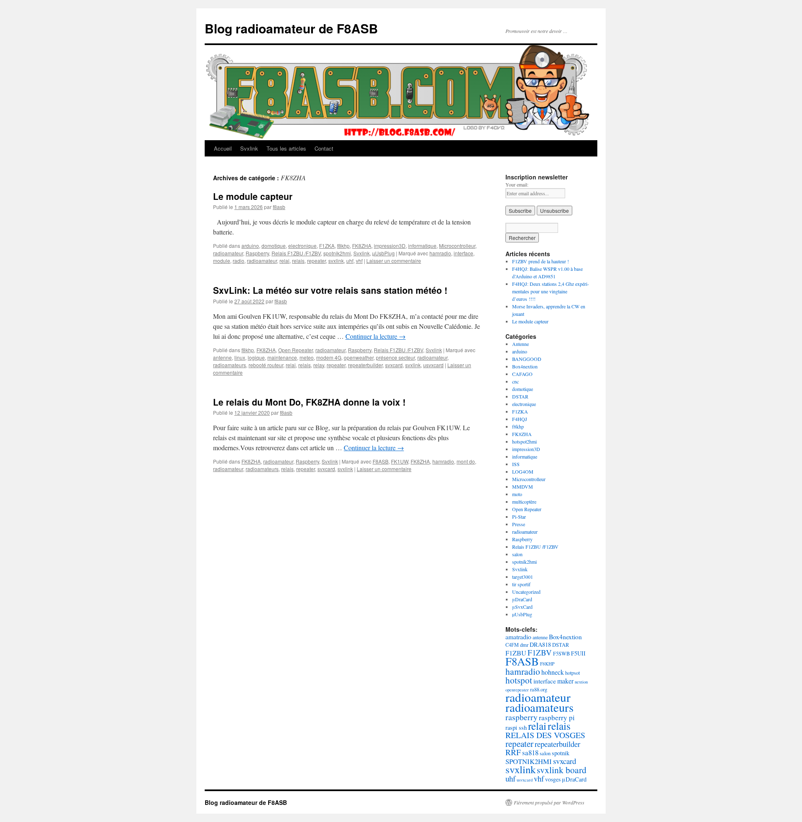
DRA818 (540, 644)
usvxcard (433, 364)
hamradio (440, 253)
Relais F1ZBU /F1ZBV (296, 253)
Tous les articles (286, 148)
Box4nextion (525, 366)
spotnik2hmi (337, 253)
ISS (516, 464)
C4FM (512, 644)
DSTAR (520, 396)
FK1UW (399, 461)
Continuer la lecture (375, 336)
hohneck (552, 672)
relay (318, 364)
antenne (222, 357)
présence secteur (395, 357)
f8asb (279, 206)
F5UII (578, 653)
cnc (515, 381)
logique (256, 357)
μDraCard (522, 599)
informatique (422, 245)
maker (565, 680)
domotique (273, 245)
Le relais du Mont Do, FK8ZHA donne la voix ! (309, 402)
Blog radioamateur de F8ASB (291, 28)
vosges (553, 779)
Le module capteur (252, 196)
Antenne (520, 343)
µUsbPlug (383, 253)
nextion (581, 682)
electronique (302, 245)
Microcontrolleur (457, 245)
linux (239, 357)
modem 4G (328, 357)
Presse (518, 524)
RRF (513, 752)
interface (463, 253)
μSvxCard (522, 606)
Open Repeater (295, 349)
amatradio (518, 636)
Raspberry (257, 253)
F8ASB (380, 461)
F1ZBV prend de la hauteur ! (540, 261)
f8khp (343, 245)
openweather (358, 357)
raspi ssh (516, 727)
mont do (466, 461)
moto (517, 494)
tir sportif (521, 584)
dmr (524, 644)
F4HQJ (519, 419)
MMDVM (522, 486)
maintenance (282, 357)
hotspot (518, 680)
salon (517, 554)
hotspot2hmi (524, 441)
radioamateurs (229, 364)
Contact (324, 148)
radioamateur (228, 253)
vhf (359, 260)
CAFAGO (522, 374)
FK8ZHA (361, 245)
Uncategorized (526, 591)
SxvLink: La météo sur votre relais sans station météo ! (330, 290)
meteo (306, 357)
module (221, 260)
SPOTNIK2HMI (528, 761)
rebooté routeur (266, 364)
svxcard (394, 364)
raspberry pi (557, 717)
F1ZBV (540, 652)
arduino (250, 245)
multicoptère (524, 501)
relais (298, 260)
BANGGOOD (526, 359)
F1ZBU (515, 653)
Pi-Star (519, 516)
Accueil (223, 148)
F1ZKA (327, 245)
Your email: (516, 184)
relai (284, 260)
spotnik (560, 753)
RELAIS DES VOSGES (545, 735)
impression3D (390, 245)
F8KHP (547, 664)
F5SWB (561, 653)
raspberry (521, 717)
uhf (349, 260)
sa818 (530, 752)
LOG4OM (522, 471)
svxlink (336, 260)
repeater (316, 260)
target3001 (522, 576)
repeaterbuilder (365, 364)
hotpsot (572, 672)
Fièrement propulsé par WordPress (549, 802)
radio (238, 260)
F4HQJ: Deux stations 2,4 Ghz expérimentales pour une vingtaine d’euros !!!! (550, 291)
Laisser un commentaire (393, 260)
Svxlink (249, 148)
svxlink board (561, 770)
